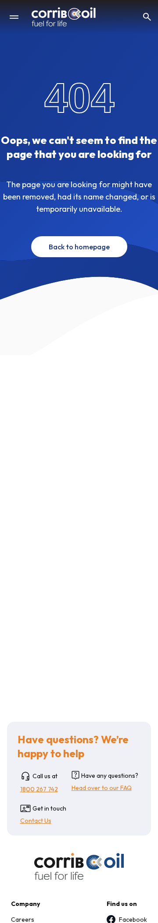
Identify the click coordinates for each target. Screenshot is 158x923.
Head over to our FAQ (102, 788)
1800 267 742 (39, 789)
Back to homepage (79, 246)
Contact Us (35, 821)
